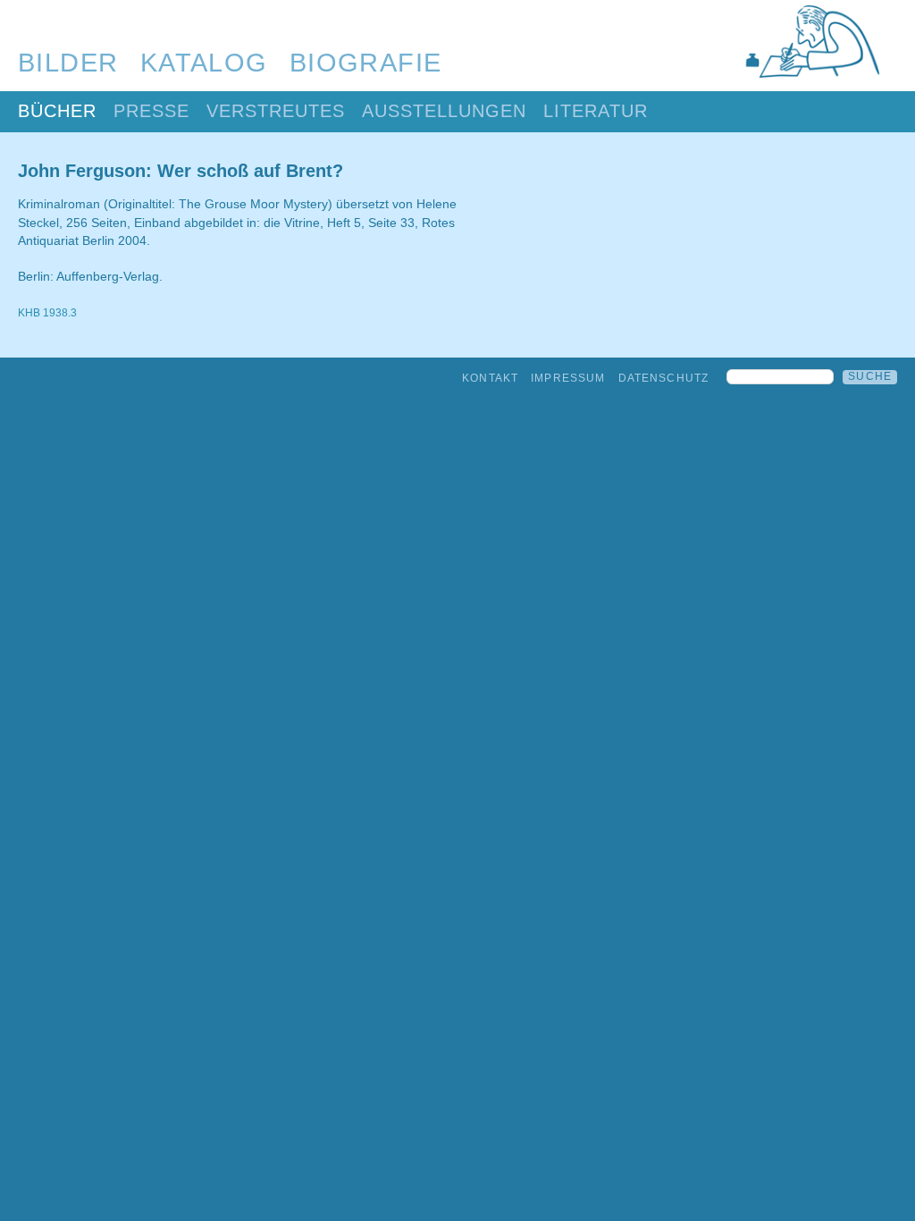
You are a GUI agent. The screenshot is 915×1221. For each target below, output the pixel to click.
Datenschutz (663, 378)
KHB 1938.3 (47, 313)
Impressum (568, 378)
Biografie (366, 62)
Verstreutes (275, 111)
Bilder (68, 62)
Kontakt (490, 378)
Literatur (595, 111)
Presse (151, 111)
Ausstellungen (444, 111)
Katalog (204, 62)
